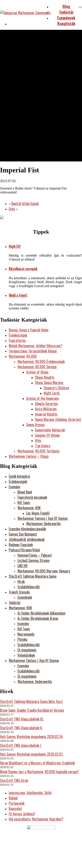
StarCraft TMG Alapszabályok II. (21, 727)
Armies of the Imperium (42, 398)
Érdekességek (18, 335)
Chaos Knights (44, 377)
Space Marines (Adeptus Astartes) (58, 419)
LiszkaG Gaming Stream (33, 560)
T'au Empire (42, 445)
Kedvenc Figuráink (21, 544)
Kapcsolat (15, 808)
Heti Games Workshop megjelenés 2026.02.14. (31, 736)
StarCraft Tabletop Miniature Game (32, 576)
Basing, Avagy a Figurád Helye (28, 330)
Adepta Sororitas (46, 403)
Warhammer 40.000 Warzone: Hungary (43, 571)
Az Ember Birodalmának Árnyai (37, 618)
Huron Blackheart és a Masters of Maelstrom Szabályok (37, 763)
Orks (12, 208)
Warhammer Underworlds (43, 523)
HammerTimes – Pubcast (34, 555)
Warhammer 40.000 (23, 356)
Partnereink (16, 803)
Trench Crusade (19, 592)
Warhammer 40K (29, 507)
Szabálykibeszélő (28, 586)
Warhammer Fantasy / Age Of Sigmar (42, 518)
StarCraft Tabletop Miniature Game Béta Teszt (31, 701)
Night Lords (52, 393)
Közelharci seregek (23, 268)
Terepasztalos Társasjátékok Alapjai (33, 351)
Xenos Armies (35, 424)
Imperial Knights (46, 414)
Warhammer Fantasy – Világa (29, 456)
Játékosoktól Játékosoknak (27, 539)
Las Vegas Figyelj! (38, 513)
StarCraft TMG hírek (14, 780)
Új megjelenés (27, 650)
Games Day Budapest (23, 534)
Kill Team (23, 502)
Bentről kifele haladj (25, 203)
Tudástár (15, 602)
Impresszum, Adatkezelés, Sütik (30, 792)
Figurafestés (17, 340)
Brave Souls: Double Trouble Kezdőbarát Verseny (32, 710)
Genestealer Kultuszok (50, 430)
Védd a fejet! (18, 295)
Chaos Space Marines (49, 382)
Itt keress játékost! (22, 813)
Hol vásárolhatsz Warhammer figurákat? (36, 819)
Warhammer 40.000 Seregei (37, 366)
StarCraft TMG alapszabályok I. (21, 745)
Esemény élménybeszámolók (27, 528)
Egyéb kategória (19, 476)
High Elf (15, 246)
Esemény (14, 486)
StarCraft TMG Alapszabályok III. (22, 719)
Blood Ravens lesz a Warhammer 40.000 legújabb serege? (39, 771)
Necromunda (25, 634)
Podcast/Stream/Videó (24, 550)
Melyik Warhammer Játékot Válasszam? (35, 345)
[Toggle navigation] (80, 7)
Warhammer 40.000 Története (38, 451)
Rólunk (13, 798)
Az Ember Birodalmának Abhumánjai (41, 613)
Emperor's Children (56, 387)
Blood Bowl (24, 492)
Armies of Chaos (37, 372)
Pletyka (22, 639)
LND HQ (22, 565)
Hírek (21, 581)
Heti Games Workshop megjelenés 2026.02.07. (31, 754)
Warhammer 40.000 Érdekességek (41, 361)
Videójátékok (26, 655)
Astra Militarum (46, 408)
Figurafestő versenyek (32, 497)
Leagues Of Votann (47, 435)
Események (24, 597)
